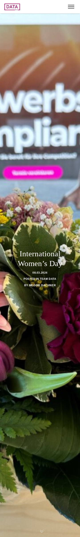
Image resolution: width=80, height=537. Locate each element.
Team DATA (48, 278)
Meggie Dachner (42, 285)
